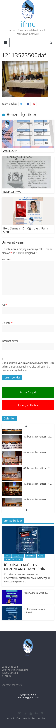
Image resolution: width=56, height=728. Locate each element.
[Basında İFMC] (26, 158)
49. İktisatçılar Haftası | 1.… (37, 478)
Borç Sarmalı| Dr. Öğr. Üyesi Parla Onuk (25, 230)
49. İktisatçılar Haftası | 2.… (37, 431)
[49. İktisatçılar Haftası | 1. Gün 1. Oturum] (12, 494)
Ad (4, 305)
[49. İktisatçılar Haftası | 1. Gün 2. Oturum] (12, 478)
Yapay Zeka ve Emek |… (35, 592)
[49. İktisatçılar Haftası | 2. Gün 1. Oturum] (12, 462)
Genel (40, 555)
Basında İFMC (12, 191)
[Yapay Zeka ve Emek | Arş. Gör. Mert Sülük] (12, 591)
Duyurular (18, 555)
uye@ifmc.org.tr (28, 694)
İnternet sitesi (10, 341)
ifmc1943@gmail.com (28, 697)
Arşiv (8, 555)
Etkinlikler (30, 555)
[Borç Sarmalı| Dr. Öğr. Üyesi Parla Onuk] (28, 199)
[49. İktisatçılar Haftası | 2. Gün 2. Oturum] (12, 447)
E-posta (7, 323)
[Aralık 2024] (28, 121)
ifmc (28, 24)
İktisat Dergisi (28, 392)
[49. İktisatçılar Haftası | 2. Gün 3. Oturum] (12, 431)
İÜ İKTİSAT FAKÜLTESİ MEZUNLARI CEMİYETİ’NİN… (26, 567)
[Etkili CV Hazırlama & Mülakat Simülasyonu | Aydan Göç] (12, 607)
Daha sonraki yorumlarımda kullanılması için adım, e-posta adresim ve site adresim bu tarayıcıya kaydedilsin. (28, 366)
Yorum (7, 259)
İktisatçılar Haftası (28, 405)
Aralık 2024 (10, 151)
